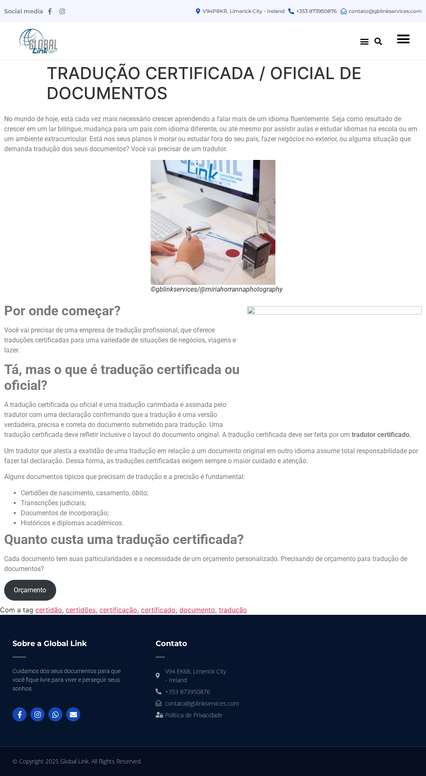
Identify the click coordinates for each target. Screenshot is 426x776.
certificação (118, 610)
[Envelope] (73, 714)
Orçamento (30, 590)
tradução (233, 610)
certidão (48, 610)
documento (197, 610)
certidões (81, 610)
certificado (158, 610)
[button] (365, 41)
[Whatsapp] (55, 714)
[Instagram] (62, 11)
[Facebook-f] (49, 11)
